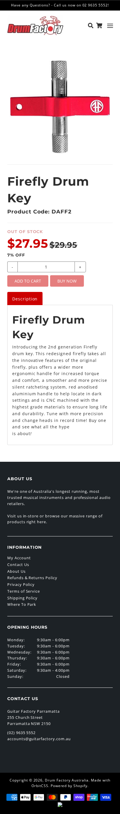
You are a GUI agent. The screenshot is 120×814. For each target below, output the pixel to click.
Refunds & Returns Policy (32, 577)
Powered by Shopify (69, 785)
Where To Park (21, 604)
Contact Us (18, 564)
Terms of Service (23, 591)
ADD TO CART (28, 281)
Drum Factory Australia (67, 780)
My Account (19, 557)
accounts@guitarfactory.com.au (39, 738)
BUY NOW (67, 281)
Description (25, 299)
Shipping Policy (22, 598)
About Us (16, 571)
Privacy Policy (21, 584)
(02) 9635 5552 (21, 732)
